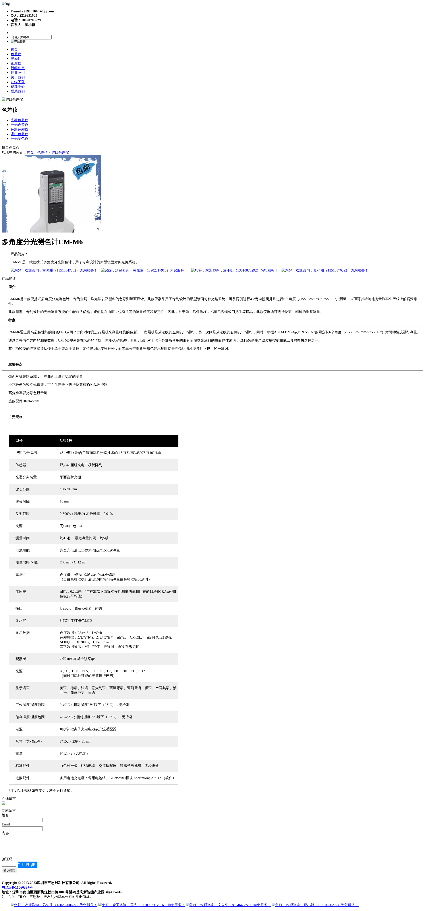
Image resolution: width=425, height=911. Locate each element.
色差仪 (16, 54)
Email (6, 824)
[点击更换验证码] (27, 865)
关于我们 (18, 77)
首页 (14, 49)
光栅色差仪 (19, 120)
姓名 (5, 815)
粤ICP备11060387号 (17, 887)
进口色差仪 (19, 134)
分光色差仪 (19, 125)
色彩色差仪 (19, 129)
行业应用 (18, 72)
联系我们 (18, 91)
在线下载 (18, 82)
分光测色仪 (19, 139)
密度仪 (16, 63)
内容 (5, 833)
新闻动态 (18, 68)
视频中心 (18, 86)
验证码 (7, 859)
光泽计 (16, 59)
